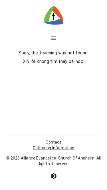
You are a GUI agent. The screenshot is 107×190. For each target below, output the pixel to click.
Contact (53, 142)
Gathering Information (53, 148)
